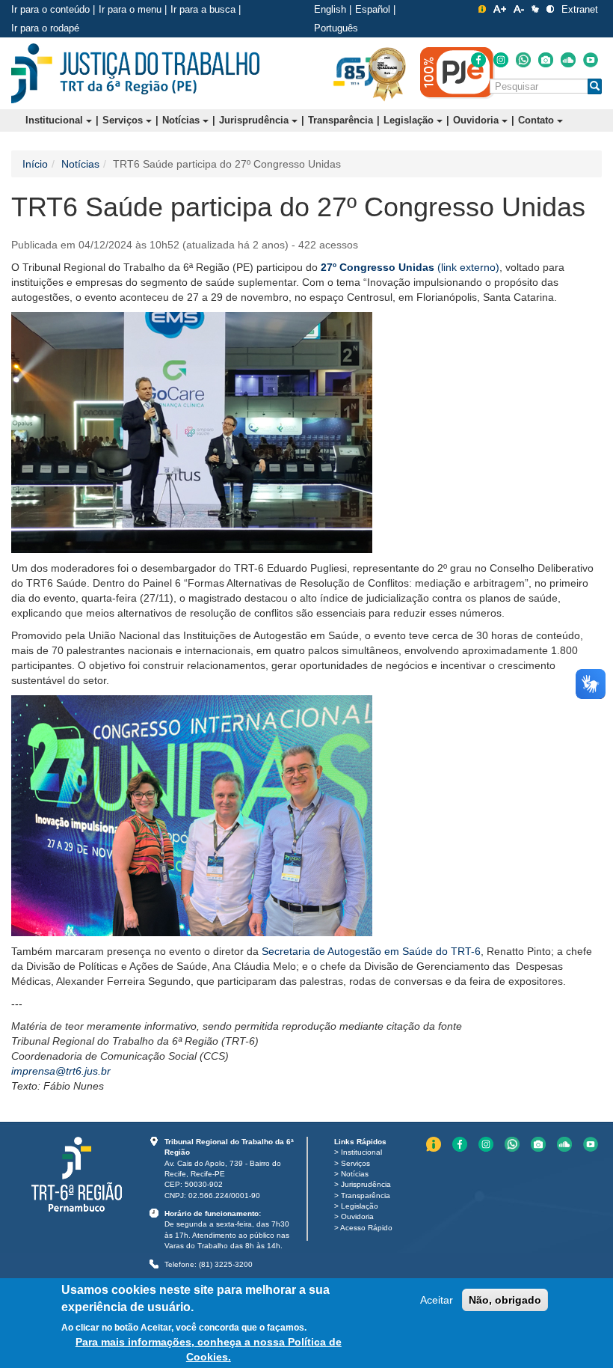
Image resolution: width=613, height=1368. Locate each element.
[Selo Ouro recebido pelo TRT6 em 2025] (387, 73)
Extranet (579, 9)
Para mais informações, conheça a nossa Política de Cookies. (209, 1349)
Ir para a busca (202, 9)
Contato (537, 120)
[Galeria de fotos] (545, 59)
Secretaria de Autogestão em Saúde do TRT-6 (371, 951)
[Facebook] (478, 59)
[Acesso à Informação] (482, 9)
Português (336, 28)
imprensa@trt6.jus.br (61, 1071)
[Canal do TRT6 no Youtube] (590, 59)
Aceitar (436, 1300)
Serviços (124, 120)
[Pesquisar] (595, 86)
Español (372, 9)
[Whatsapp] (523, 59)
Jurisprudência (255, 120)
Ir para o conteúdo (50, 9)
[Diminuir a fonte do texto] (519, 9)
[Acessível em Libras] (535, 9)
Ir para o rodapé (45, 28)
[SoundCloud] (568, 59)
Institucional (55, 120)
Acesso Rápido (366, 1228)
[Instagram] (500, 59)
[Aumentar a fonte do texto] (499, 9)
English (330, 9)
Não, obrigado (505, 1300)
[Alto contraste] (550, 9)
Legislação (410, 120)
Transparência (340, 120)
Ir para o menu (130, 9)
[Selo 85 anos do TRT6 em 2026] (355, 73)
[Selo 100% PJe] (457, 73)
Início (35, 164)
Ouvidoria (477, 120)
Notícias (182, 120)
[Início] (135, 73)
